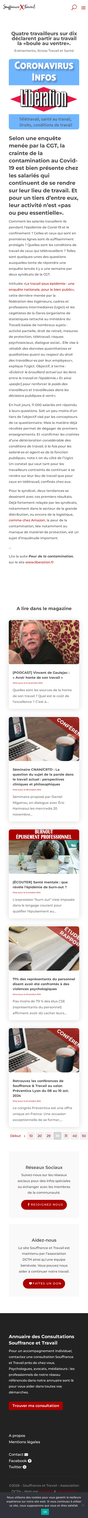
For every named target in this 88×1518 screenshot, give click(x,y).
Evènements (25, 51)
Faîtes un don (47, 1283)
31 (66, 1136)
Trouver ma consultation (35, 1405)
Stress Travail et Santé (55, 51)
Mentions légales (24, 1442)
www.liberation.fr (39, 562)
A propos (17, 1435)
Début (15, 1136)
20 (40, 1136)
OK (45, 1511)
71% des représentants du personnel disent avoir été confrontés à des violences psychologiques (44, 984)
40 (74, 1136)
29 (49, 1136)
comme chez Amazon (27, 520)
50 (84, 1136)
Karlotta (46, 1491)
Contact (16, 1454)
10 (31, 1136)
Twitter (15, 1467)
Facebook (18, 1461)
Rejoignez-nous (47, 1204)
